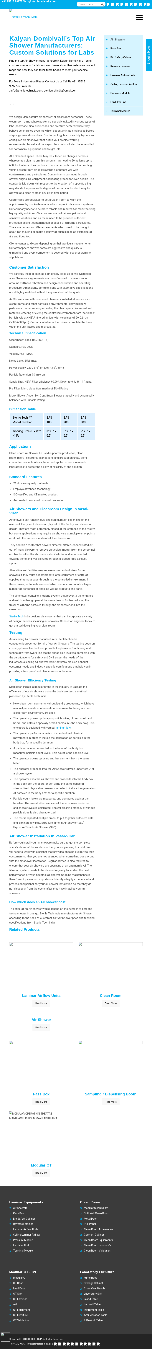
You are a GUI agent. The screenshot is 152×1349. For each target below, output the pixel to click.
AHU (15, 1304)
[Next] (13, 105)
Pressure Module (120, 93)
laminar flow (63, 727)
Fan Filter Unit (118, 102)
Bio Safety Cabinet (121, 57)
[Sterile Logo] (23, 17)
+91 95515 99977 (12, 1)
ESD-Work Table (93, 1320)
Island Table (91, 1299)
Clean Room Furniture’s (97, 1245)
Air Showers (117, 39)
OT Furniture (20, 1315)
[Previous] (10, 105)
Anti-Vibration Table (95, 1315)
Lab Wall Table (92, 1304)
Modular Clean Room (96, 1207)
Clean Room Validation (97, 1250)
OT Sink (17, 1293)
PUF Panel (90, 1223)
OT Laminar (20, 1299)
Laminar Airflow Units (123, 75)
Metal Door (90, 1218)
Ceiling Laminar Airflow (123, 84)
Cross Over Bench (94, 1288)
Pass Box (115, 48)
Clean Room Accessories (98, 1229)
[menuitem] (87, 6)
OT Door (18, 1283)
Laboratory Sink (93, 1293)
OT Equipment (21, 1309)
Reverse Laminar (120, 66)
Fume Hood (90, 1277)
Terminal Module (120, 111)
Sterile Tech (16, 616)
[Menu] (138, 17)
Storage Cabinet (93, 1283)
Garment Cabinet (94, 1234)
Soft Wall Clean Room (96, 1213)
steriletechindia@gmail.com (60, 90)
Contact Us (52, 81)
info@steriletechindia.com (40, 1)
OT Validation (21, 1320)
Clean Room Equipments (98, 1240)
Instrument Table (94, 1309)
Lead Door (19, 1288)
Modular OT (20, 1277)
